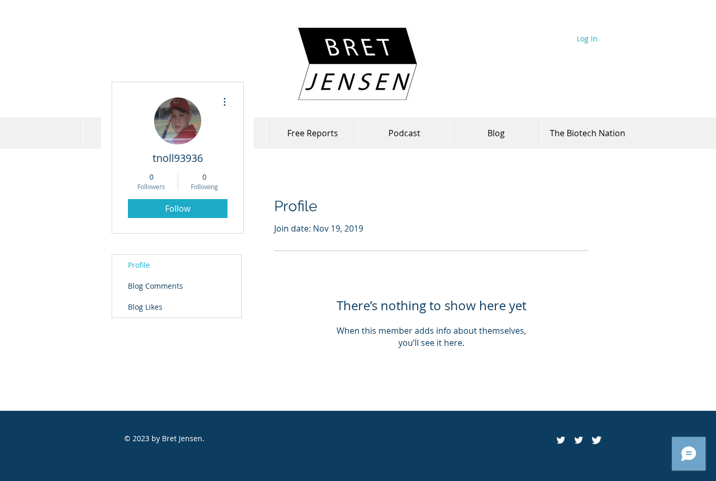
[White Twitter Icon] (578, 440)
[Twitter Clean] (596, 440)
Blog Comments (155, 286)
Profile (139, 265)
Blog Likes (145, 307)
